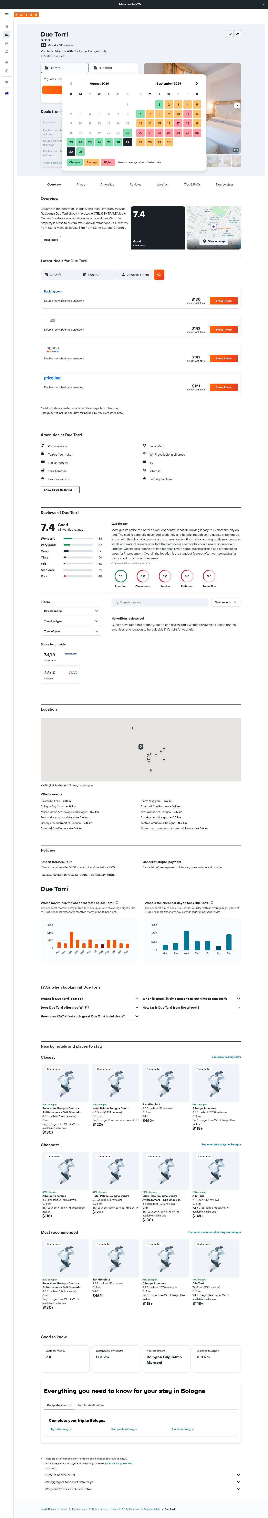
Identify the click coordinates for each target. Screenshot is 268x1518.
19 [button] (99, 133)
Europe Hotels (80, 1509)
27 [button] (108, 142)
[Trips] (7, 82)
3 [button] (80, 114)
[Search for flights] (7, 27)
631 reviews (65, 45)
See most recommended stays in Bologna (214, 1232)
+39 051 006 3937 (53, 56)
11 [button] (90, 123)
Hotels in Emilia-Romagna (125, 1509)
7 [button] (118, 114)
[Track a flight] (7, 71)
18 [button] (89, 133)
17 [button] (80, 133)
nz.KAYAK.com (48, 1509)
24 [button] (80, 142)
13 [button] (108, 123)
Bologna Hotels (152, 1509)
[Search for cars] (7, 43)
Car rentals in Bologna (124, 1429)
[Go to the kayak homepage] (26, 14)
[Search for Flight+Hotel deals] (7, 51)
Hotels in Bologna (182, 1429)
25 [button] (90, 142)
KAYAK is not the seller (60, 1475)
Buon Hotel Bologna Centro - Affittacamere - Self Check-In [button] (61, 1110)
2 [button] (71, 114)
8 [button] (128, 114)
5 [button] (99, 114)
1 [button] (127, 104)
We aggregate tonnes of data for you (70, 1482)
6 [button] (109, 114)
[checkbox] (60, 657)
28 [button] (118, 142)
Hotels (63, 1509)
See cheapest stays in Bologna (221, 1144)
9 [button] (71, 123)
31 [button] (80, 152)
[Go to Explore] (7, 63)
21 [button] (118, 133)
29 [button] (127, 142)
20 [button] (109, 133)
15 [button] (127, 123)
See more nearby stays (226, 1057)
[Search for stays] (7, 35)
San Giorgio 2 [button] (151, 1104)
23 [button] (71, 142)
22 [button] (127, 133)
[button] (263, 4)
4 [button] (90, 114)
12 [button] (99, 123)
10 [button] (80, 123)
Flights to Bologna (60, 1429)
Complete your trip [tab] (59, 1405)
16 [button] (71, 133)
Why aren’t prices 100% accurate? (68, 1489)
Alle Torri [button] (198, 1196)
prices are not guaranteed (118, 1463)
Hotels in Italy (99, 1509)
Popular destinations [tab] (90, 1405)
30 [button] (71, 152)
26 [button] (99, 142)
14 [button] (118, 123)
